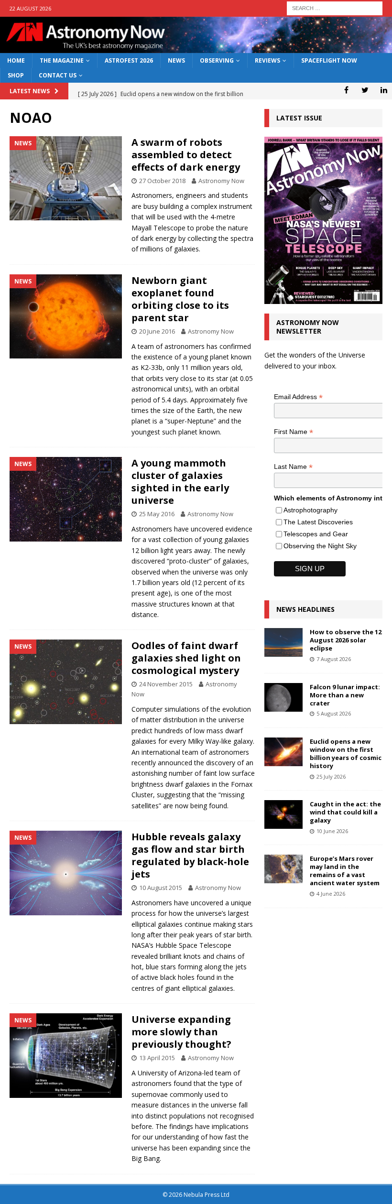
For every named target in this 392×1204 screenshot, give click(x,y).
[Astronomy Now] (196, 47)
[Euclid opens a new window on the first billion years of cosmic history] (283, 752)
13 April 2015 (157, 1057)
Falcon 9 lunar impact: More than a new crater (345, 695)
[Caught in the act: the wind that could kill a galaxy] (283, 814)
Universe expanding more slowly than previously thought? (181, 1032)
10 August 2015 (160, 887)
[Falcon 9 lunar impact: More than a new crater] (283, 697)
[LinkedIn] (383, 90)
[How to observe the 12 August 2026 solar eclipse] (283, 642)
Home (16, 60)
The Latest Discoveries (318, 522)
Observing (217, 60)
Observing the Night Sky (320, 546)
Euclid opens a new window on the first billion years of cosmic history (345, 753)
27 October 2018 (162, 180)
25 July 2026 (331, 776)
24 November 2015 (166, 684)
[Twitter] (365, 90)
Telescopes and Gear (315, 534)
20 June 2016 (157, 331)
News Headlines (305, 609)
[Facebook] (346, 90)
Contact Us (57, 75)
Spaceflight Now (329, 60)
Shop (16, 75)
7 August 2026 (333, 658)
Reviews (267, 60)
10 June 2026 (332, 831)
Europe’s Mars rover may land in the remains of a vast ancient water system (345, 870)
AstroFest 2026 (129, 60)
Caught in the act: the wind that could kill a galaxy (345, 812)
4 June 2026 (330, 893)
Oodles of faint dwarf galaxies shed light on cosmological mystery (186, 658)
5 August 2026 (333, 713)
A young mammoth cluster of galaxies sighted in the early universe (180, 481)
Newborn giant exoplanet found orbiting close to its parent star (180, 299)
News (176, 60)
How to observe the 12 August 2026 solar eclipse (345, 640)
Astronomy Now (221, 180)
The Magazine (62, 60)
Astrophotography (310, 510)
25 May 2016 (156, 514)
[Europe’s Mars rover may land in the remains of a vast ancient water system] (283, 869)
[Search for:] (334, 7)
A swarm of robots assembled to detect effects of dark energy (185, 155)
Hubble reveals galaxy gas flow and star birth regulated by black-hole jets (190, 855)
